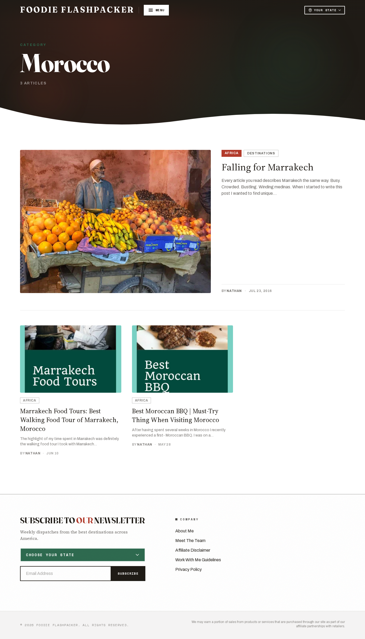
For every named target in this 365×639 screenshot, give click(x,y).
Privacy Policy (188, 569)
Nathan (234, 291)
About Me (184, 531)
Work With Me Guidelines (198, 560)
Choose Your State (50, 555)
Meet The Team (190, 540)
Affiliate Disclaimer (192, 550)
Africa (232, 153)
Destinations (261, 153)
